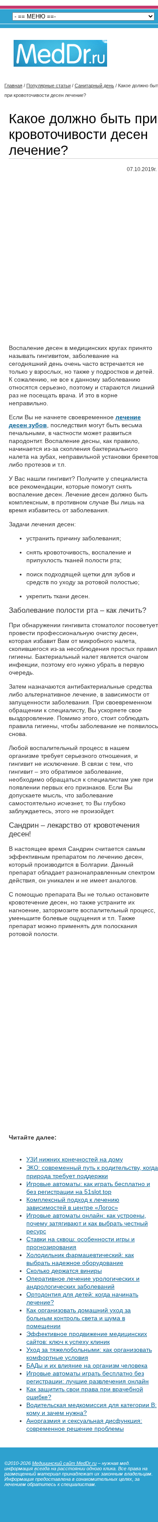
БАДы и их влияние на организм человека (86, 1365)
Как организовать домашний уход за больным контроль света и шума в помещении (78, 1318)
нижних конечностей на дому (74, 1159)
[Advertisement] (79, 259)
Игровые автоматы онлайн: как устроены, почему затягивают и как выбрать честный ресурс (87, 1223)
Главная (13, 85)
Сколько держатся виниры (64, 1270)
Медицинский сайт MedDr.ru (64, 1463)
